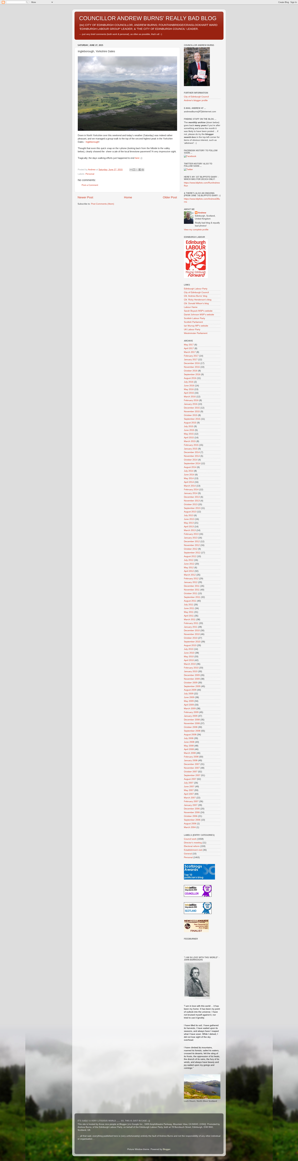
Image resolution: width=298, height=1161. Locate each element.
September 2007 (192, 775)
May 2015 (189, 434)
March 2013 (190, 530)
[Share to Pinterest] (142, 169)
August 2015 (190, 423)
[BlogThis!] (133, 169)
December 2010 (192, 630)
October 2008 (190, 727)
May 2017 (189, 345)
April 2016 (189, 393)
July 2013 (188, 515)
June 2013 (189, 519)
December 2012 (192, 541)
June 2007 (189, 786)
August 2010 (190, 645)
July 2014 (188, 471)
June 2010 (189, 653)
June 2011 (189, 608)
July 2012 (188, 560)
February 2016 (191, 400)
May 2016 (189, 389)
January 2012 (190, 582)
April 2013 (189, 526)
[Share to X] (136, 169)
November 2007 (192, 768)
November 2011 (192, 590)
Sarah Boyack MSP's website (198, 311)
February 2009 (191, 712)
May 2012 (189, 567)
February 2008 (191, 757)
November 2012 (192, 545)
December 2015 (192, 408)
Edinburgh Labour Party (195, 289)
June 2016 (189, 385)
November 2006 (192, 812)
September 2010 (192, 642)
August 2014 (190, 467)
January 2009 (190, 716)
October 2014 (190, 460)
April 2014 (189, 482)
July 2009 (188, 693)
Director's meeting (193, 843)
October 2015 (190, 415)
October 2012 (190, 549)
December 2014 (192, 452)
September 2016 (192, 374)
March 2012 (190, 575)
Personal (90, 174)
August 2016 (190, 378)
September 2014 (192, 463)
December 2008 (192, 720)
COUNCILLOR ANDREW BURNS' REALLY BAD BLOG (148, 18)
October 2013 (190, 504)
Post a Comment (90, 185)
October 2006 (190, 816)
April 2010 (189, 660)
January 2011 (190, 627)
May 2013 (189, 523)
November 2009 (192, 679)
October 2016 (190, 371)
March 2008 (190, 753)
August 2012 (190, 556)
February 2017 (191, 356)
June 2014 (189, 474)
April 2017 (189, 348)
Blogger (166, 1149)
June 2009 (189, 697)
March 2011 (190, 619)
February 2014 (191, 489)
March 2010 (190, 664)
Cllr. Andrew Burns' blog (195, 296)
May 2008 (189, 746)
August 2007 (190, 779)
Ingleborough (92, 142)
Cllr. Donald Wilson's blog (196, 303)
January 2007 (190, 805)
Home (128, 197)
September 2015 (192, 419)
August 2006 (190, 823)
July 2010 (188, 649)
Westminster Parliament (195, 333)
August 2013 (190, 512)
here (137, 158)
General (188, 854)
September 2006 (192, 820)
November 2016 (192, 367)
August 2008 (190, 734)
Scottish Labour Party (194, 318)
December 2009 (192, 675)
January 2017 (190, 359)
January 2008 (190, 760)
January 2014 (190, 493)
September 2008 (192, 731)
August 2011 (190, 601)
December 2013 (192, 497)
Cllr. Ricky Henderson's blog (197, 300)
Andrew (202, 213)
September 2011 (192, 597)
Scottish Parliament (193, 322)
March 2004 (190, 827)
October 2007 (190, 771)
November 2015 (192, 411)
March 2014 (190, 486)
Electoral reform (192, 846)
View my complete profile (196, 229)
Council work (190, 839)
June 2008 (189, 742)
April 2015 (189, 437)
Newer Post (85, 197)
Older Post (170, 197)
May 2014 (189, 478)
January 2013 (190, 538)
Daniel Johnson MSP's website (199, 314)
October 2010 (190, 638)
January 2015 (190, 449)
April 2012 (189, 571)
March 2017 (190, 352)
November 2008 (192, 723)
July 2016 (188, 382)
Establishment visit (193, 850)
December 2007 (192, 764)
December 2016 (192, 363)
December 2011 (192, 586)
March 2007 (190, 798)
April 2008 (189, 749)
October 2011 (190, 593)
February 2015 (191, 445)
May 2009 (189, 701)
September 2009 (192, 686)
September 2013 (192, 508)
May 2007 (189, 790)
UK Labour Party (192, 329)
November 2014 (192, 456)
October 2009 (190, 682)
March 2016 (190, 396)
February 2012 (191, 578)
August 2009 (190, 690)
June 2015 (189, 430)
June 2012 (189, 564)
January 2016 (190, 404)
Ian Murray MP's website (196, 326)
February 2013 (191, 534)
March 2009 (190, 708)
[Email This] (131, 169)
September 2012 (192, 552)
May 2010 (189, 656)
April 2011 (189, 616)
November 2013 (192, 501)
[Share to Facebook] (139, 169)
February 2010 (191, 668)
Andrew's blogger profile (196, 100)
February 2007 (191, 801)
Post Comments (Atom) (102, 204)
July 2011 (188, 604)
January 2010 (190, 671)
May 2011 (189, 612)
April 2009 (189, 705)
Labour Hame (190, 307)
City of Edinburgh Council (196, 97)
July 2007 (188, 783)
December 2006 (192, 809)
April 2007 (189, 794)
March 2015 (190, 441)
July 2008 (188, 738)
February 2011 (191, 623)
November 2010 (192, 634)
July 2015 (188, 426)
